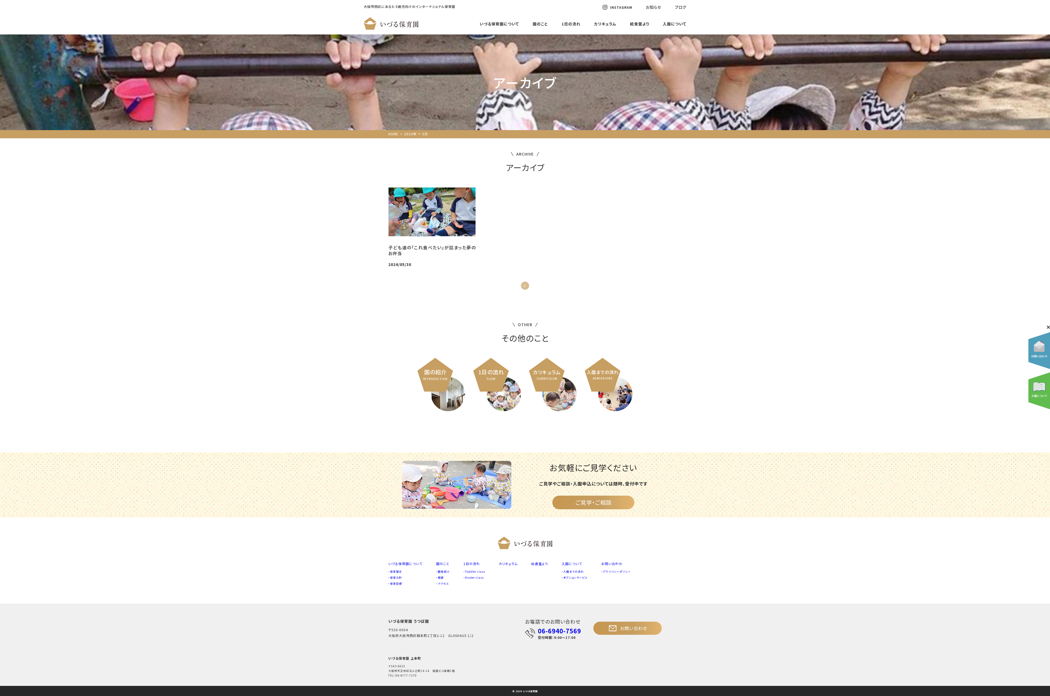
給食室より (639, 24)
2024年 (410, 133)
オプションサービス (575, 577)
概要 (441, 577)
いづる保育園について (499, 24)
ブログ (680, 7)
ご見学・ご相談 (593, 502)
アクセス (443, 583)
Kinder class (474, 577)
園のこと (540, 24)
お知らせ (653, 7)
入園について (674, 24)
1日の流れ (571, 24)
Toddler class (475, 571)
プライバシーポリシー (617, 571)
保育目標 (396, 583)
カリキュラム (605, 24)
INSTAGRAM (621, 7)
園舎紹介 (444, 571)
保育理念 (396, 571)
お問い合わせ (611, 563)
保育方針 (396, 577)
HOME (393, 133)
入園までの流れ (573, 571)
